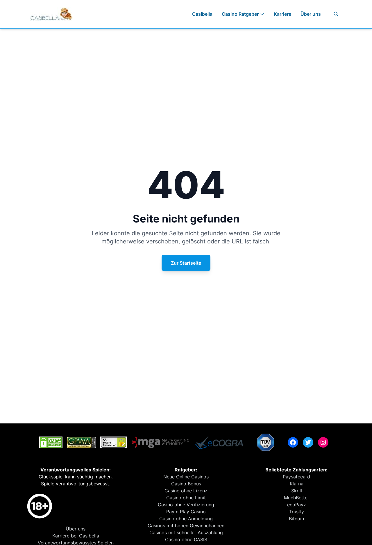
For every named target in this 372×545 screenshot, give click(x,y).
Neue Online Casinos (186, 477)
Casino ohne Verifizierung (186, 504)
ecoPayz (296, 504)
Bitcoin (296, 518)
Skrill (296, 491)
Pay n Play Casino (186, 511)
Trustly (296, 511)
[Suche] (336, 14)
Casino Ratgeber (240, 14)
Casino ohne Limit (186, 498)
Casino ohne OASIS (186, 539)
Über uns (311, 14)
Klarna (296, 484)
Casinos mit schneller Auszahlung (186, 532)
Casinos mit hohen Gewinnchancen (186, 525)
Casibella (202, 14)
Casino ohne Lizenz (186, 491)
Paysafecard (296, 477)
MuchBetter (296, 498)
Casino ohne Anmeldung (186, 518)
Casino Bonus (186, 484)
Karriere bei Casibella (75, 536)
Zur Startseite (186, 263)
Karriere (282, 14)
